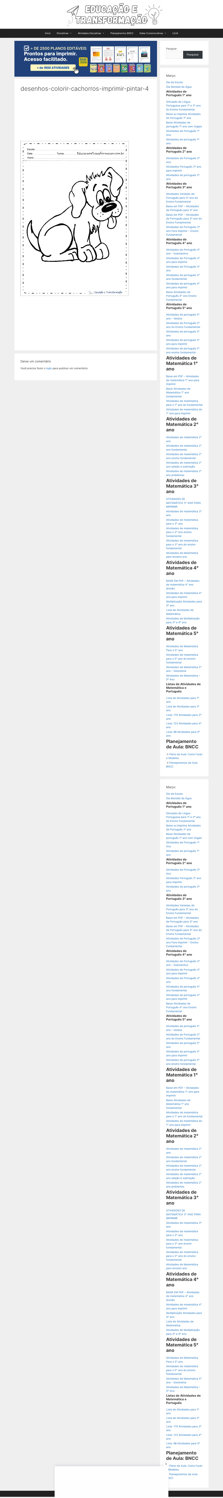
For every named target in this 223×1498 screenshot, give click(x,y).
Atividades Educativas (89, 33)
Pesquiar (171, 48)
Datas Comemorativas (151, 33)
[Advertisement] (85, 118)
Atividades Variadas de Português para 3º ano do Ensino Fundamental (182, 197)
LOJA (175, 33)
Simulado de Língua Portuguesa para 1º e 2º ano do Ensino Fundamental (183, 105)
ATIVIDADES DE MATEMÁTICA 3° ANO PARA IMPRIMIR (183, 502)
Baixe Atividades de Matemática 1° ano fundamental (178, 392)
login (49, 368)
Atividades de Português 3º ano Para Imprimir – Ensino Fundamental (183, 231)
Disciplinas (62, 33)
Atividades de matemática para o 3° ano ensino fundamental (182, 532)
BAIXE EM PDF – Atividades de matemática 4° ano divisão (182, 584)
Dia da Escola (174, 82)
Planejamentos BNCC (121, 33)
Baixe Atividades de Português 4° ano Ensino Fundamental (181, 296)
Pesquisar (193, 54)
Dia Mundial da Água (179, 86)
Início (48, 33)
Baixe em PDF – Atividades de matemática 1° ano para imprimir (182, 380)
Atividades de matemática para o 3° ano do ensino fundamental (182, 544)
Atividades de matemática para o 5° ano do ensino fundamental (182, 658)
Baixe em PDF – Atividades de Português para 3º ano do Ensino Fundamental (184, 218)
